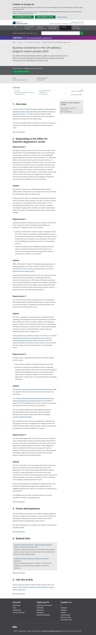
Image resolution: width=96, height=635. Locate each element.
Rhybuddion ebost (66, 619)
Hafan (15, 26)
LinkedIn (63, 612)
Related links (43, 92)
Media (70, 23)
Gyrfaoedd (40, 607)
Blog (82, 23)
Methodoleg (65, 23)
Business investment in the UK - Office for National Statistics (33, 545)
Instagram (64, 607)
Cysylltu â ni (40, 610)
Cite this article (44, 94)
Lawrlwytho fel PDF (75, 94)
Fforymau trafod (66, 617)
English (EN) (74, 22)
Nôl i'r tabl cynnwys (19, 132)
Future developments (45, 90)
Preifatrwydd (17, 610)
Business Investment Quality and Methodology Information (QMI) (35, 389)
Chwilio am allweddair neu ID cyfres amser (25, 33)
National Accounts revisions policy (23, 271)
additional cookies (31, 12)
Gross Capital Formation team (20, 80)
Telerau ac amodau (19, 612)
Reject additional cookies (45, 17)
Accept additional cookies (23, 17)
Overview (17, 90)
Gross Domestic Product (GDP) (32, 42)
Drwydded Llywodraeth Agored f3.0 (52, 631)
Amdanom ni (77, 23)
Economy (20, 42)
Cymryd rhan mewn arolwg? (76, 27)
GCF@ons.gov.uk (65, 110)
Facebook (64, 610)
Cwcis (14, 607)
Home (14, 42)
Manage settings (62, 17)
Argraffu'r (75, 91)
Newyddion (40, 612)
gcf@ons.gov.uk (35, 497)
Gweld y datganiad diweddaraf (21, 71)
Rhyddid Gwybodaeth (43, 615)
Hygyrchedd (16, 605)
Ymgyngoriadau (65, 615)
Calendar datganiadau (55, 23)
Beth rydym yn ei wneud (44, 605)
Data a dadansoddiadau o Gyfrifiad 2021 (39, 38)
